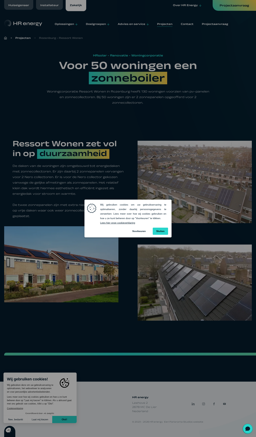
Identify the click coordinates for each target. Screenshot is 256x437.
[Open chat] (248, 429)
